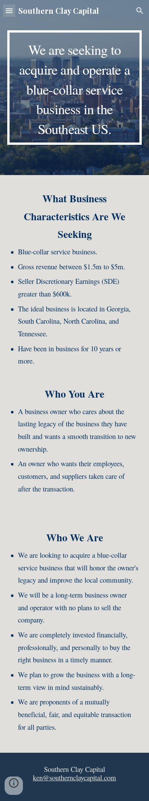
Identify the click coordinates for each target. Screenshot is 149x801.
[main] (74, 87)
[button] (9, 10)
